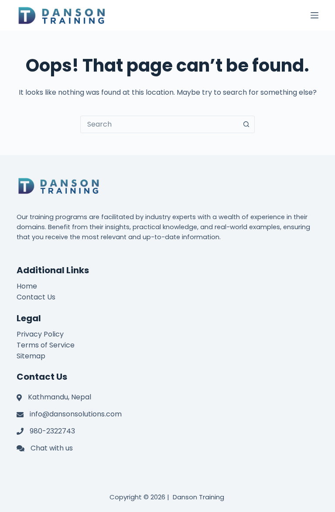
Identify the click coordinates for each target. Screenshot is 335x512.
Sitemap (31, 356)
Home (27, 286)
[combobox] (159, 124)
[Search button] (246, 124)
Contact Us (36, 297)
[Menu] (314, 15)
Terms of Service (46, 345)
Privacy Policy (40, 334)
